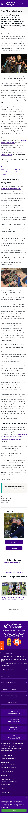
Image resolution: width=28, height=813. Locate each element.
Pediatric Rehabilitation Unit (12, 562)
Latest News (5, 762)
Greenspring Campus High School (12, 656)
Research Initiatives (8, 683)
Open (25, 4)
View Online (14, 542)
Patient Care (5, 676)
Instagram (18, 635)
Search (22, 4)
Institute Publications (8, 758)
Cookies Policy (5, 792)
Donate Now (6, 775)
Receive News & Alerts (8, 765)
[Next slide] (24, 593)
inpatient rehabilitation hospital (14, 489)
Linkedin (14, 635)
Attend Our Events (7, 779)
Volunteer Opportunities (9, 782)
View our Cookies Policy (16, 805)
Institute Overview (8, 670)
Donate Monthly (8, 771)
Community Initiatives (9, 702)
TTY (14, 737)
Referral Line (14, 713)
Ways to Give (5, 784)
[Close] (26, 797)
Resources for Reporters (9, 767)
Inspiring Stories (6, 755)
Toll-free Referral (14, 721)
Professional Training (9, 696)
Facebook (6, 635)
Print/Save (14, 548)
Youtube (10, 635)
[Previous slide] (3, 593)
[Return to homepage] (8, 4)
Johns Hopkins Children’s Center (11, 188)
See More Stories (14, 609)
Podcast (22, 635)
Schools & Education (8, 689)
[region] (14, 804)
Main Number (14, 729)
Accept (14, 810)
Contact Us (4, 788)
